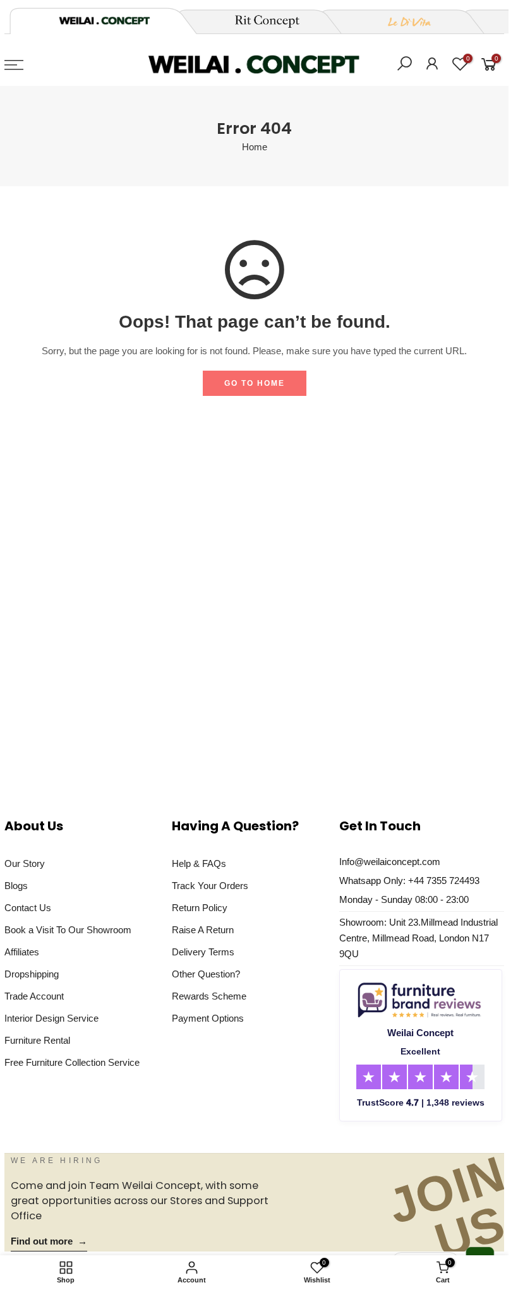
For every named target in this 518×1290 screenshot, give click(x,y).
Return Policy (199, 908)
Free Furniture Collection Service (72, 1063)
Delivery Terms (203, 952)
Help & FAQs (199, 864)
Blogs (16, 886)
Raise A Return (203, 930)
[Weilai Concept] (104, 20)
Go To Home (254, 383)
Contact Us (27, 908)
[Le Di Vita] (402, 21)
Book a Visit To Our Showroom (67, 930)
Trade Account (34, 996)
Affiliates (21, 952)
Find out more (49, 1241)
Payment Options (208, 1018)
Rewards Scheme (209, 996)
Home (254, 147)
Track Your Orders (210, 886)
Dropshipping (31, 974)
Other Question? (206, 974)
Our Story (24, 864)
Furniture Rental (37, 1041)
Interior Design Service (51, 1018)
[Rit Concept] (260, 21)
